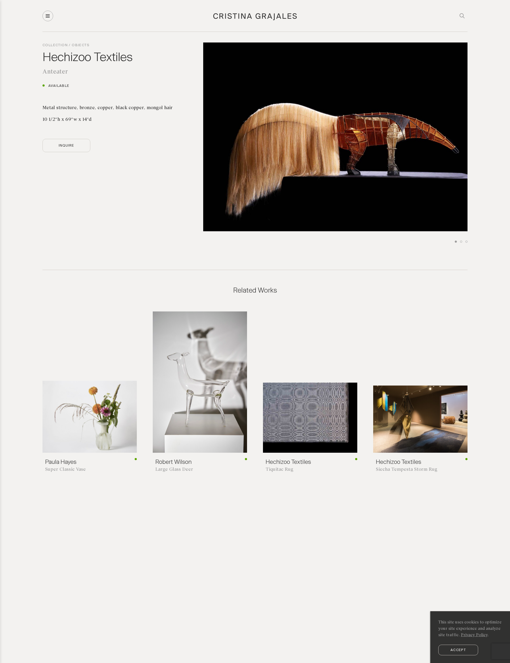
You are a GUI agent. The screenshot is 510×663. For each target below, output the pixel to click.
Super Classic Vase (65, 469)
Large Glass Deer (174, 469)
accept (458, 650)
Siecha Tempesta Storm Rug (406, 469)
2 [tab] (461, 242)
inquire (66, 146)
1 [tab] (456, 242)
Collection (55, 45)
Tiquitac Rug (280, 469)
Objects (81, 45)
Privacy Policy (474, 635)
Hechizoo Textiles (87, 58)
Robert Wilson (173, 462)
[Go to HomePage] (255, 19)
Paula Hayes (60, 462)
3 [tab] (466, 242)
